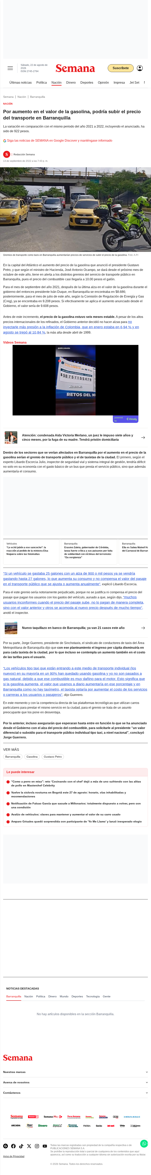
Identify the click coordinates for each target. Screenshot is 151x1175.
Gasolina (32, 756)
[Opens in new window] (13, 1146)
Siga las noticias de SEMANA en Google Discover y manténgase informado (59, 140)
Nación (21, 96)
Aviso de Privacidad (18, 1156)
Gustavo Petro (53, 756)
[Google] (5, 1146)
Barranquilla (37, 96)
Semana (8, 96)
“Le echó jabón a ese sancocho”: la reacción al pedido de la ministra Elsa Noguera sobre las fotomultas (27, 550)
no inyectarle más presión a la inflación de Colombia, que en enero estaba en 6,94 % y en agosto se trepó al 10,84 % (71, 327)
